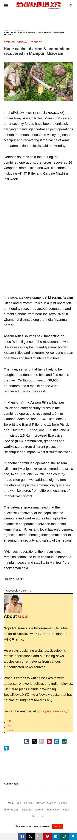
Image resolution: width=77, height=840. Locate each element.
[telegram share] (6, 748)
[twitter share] (34, 741)
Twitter (10, 730)
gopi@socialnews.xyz (53, 711)
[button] (38, 82)
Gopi (23, 616)
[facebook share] (26, 741)
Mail (9, 721)
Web (9, 726)
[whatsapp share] (64, 741)
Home (7, 30)
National (22, 42)
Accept (57, 826)
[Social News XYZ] (38, 5)
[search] (71, 6)
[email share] (41, 741)
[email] (39, 836)
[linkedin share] (56, 741)
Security (36, 42)
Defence (20, 30)
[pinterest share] (49, 741)
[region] (38, 17)
